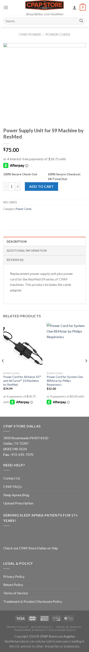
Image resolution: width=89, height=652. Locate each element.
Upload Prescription (18, 503)
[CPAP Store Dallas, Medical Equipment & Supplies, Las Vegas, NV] (30, 535)
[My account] (74, 7)
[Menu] (5, 7)
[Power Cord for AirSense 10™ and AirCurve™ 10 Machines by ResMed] (22, 346)
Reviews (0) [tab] (15, 260)
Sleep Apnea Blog (16, 495)
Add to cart (41, 186)
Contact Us (11, 478)
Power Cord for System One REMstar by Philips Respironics (65, 380)
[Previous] (3, 369)
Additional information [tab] (27, 250)
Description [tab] (17, 241)
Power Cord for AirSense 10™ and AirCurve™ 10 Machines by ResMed (22, 380)
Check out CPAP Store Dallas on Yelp (30, 548)
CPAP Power (30, 34)
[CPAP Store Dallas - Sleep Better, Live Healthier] (44, 5)
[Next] (86, 369)
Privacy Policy (13, 576)
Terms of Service (15, 593)
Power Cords (57, 34)
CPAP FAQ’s (12, 486)
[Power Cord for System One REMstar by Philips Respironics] (66, 346)
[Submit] (81, 21)
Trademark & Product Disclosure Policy (32, 601)
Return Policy (13, 585)
